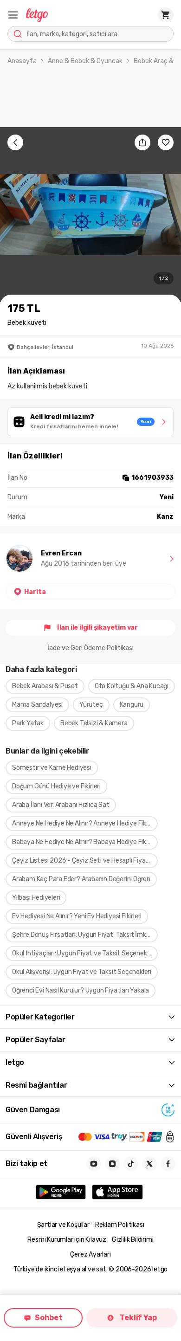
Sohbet (49, 1317)
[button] (13, 14)
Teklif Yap (138, 1317)
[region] (90, 214)
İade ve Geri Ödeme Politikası (90, 648)
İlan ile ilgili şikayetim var (97, 628)
